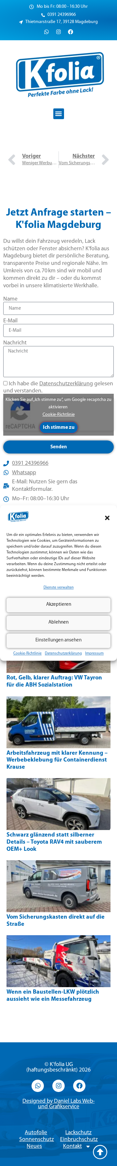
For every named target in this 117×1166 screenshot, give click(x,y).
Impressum (94, 653)
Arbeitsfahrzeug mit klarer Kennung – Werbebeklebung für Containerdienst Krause (57, 760)
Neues (34, 1146)
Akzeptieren (58, 604)
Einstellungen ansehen (58, 640)
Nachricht (15, 343)
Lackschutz (78, 1132)
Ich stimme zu (58, 427)
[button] (107, 518)
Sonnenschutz (36, 1139)
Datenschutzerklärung (63, 653)
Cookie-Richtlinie (27, 653)
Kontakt (72, 1146)
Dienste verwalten (59, 587)
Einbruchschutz (79, 1139)
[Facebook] (70, 32)
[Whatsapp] (46, 32)
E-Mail (10, 321)
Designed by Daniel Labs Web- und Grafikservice (58, 1104)
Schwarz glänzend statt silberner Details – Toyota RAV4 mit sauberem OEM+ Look (54, 842)
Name (10, 299)
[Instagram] (58, 32)
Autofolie (36, 1132)
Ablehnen (58, 622)
